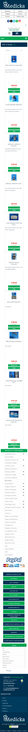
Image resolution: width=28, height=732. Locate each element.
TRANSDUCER (6, 652)
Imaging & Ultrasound (10, 486)
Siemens (5, 665)
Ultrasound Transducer (8, 661)
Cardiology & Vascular (10, 454)
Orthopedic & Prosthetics (11, 528)
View (14, 92)
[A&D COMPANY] (13, 584)
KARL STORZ (6, 656)
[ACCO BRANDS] (13, 596)
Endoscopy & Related (10, 471)
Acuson (4, 667)
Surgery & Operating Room (11, 519)
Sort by (7, 50)
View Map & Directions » (9, 683)
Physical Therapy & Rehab (11, 498)
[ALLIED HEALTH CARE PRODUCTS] (13, 642)
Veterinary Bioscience (10, 537)
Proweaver (23, 724)
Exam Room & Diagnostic (11, 477)
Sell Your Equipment (7, 705)
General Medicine (9, 483)
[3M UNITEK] (13, 579)
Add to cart (14, 365)
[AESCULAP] (13, 621)
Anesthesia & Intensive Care (11, 460)
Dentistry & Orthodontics (11, 468)
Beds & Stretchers (9, 457)
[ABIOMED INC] (13, 592)
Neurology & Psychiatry (10, 495)
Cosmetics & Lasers (9, 466)
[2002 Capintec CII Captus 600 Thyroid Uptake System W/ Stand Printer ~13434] (14, 59)
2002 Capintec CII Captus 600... (14, 65)
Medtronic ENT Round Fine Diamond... (14, 421)
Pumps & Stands (9, 501)
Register (20, 11)
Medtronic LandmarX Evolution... (14, 145)
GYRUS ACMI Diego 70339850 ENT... (14, 381)
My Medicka (7, 11)
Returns (20, 14)
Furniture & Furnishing (10, 522)
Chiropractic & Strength (10, 474)
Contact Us (5, 711)
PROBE (4, 654)
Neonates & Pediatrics (10, 492)
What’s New (5, 703)
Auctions (8, 16)
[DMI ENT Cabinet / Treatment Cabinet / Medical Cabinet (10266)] (14, 256)
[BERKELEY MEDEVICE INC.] (13, 575)
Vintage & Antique (9, 540)
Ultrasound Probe (7, 663)
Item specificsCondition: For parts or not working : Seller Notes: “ (13, 150)
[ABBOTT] (13, 588)
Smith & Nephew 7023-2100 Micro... (14, 224)
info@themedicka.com (9, 689)
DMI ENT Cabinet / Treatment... (14, 263)
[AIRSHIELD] (13, 633)
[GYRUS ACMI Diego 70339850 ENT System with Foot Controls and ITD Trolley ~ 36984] (14, 375)
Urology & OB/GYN (9, 534)
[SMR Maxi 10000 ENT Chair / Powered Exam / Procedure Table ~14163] (14, 177)
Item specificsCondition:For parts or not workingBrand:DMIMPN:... (14, 268)
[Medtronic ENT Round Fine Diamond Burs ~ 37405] (14, 414)
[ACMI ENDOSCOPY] (13, 600)
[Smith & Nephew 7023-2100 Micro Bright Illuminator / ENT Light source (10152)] (14, 217)
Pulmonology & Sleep (10, 504)
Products (5, 700)
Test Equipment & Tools (11, 531)
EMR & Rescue (8, 510)
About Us (5, 708)
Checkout (17, 34)
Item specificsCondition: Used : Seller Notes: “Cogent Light (13, 228)
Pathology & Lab (9, 525)
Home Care (7, 513)
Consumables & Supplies (11, 463)
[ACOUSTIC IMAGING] (13, 604)
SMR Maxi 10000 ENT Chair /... (14, 183)
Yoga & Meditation (9, 549)
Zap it (6, 546)
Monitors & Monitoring (10, 489)
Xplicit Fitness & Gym (10, 543)
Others (6, 552)
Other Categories (9, 555)
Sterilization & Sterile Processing (12, 507)
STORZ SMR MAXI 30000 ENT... (14, 105)
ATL (4, 650)
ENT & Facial (8, 480)
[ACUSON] (13, 613)
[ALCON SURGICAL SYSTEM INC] (13, 638)
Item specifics (8, 306)
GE (3, 648)
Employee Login (20, 16)
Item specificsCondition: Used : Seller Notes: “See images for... (13, 189)
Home (4, 698)
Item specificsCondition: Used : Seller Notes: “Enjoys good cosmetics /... (13, 110)
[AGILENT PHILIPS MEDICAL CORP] (13, 625)
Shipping (8, 14)
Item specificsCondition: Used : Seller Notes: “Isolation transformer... (13, 71)
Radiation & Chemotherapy (11, 516)
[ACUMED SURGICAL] (13, 609)
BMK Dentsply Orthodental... (14, 341)
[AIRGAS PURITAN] (13, 629)
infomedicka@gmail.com (12, 688)
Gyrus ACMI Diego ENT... (14, 302)
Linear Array (6, 658)
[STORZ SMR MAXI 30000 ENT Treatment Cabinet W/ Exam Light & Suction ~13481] (14, 98)
